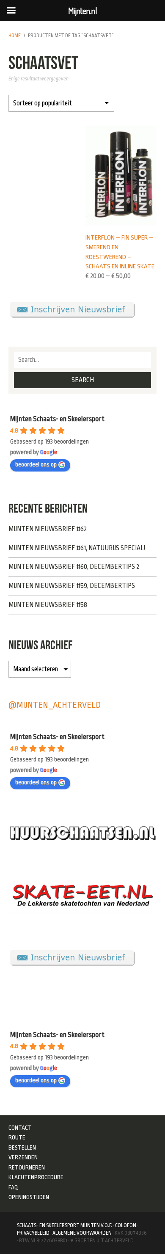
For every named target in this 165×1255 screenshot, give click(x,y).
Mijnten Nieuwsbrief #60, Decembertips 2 (73, 567)
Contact (20, 1127)
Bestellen (22, 1147)
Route (16, 1137)
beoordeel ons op (36, 464)
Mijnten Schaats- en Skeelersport (57, 419)
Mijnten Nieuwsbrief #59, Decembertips (71, 586)
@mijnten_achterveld (54, 705)
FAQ (13, 1187)
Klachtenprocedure (35, 1177)
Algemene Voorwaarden (82, 1233)
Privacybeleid (33, 1233)
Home (14, 36)
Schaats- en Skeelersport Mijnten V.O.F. (64, 1225)
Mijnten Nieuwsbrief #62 (47, 529)
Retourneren (26, 1167)
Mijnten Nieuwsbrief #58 (47, 605)
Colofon (125, 1225)
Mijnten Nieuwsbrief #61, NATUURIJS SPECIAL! (76, 548)
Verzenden (23, 1157)
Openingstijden (28, 1197)
